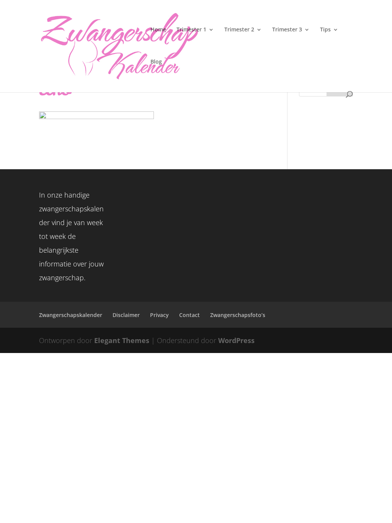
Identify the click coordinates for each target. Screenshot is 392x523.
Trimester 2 (239, 30)
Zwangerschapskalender (70, 315)
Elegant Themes (121, 340)
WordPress (236, 340)
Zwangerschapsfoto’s (237, 315)
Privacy (159, 315)
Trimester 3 (287, 30)
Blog (156, 62)
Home (158, 30)
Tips (325, 30)
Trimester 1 (191, 30)
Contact (189, 315)
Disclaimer (126, 315)
